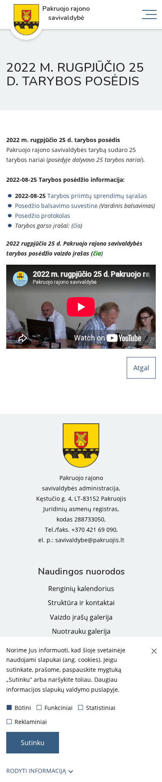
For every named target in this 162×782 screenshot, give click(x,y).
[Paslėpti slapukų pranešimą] (153, 651)
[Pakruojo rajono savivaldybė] (81, 445)
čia (77, 225)
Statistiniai (100, 708)
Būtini (23, 708)
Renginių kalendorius (81, 588)
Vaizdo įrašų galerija (81, 617)
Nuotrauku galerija (81, 631)
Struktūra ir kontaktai (81, 602)
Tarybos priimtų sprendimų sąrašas (97, 196)
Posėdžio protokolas (42, 216)
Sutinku (32, 742)
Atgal (141, 367)
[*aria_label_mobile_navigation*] (149, 15)
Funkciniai (58, 708)
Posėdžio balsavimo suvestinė (56, 206)
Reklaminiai (31, 722)
